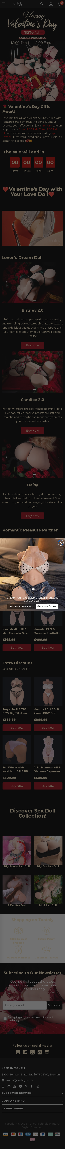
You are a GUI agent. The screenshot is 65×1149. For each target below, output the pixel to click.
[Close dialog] (60, 542)
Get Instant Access (46, 606)
